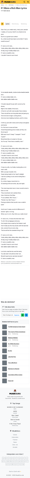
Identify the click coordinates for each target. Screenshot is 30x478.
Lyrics (7, 24)
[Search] (24, 2)
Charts (15, 434)
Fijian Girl (10, 381)
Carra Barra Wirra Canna (15, 375)
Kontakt (15, 447)
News (15, 442)
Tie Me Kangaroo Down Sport (16, 326)
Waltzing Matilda (13, 338)
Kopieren (16, 315)
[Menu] (28, 2)
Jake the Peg (12, 356)
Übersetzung (15, 24)
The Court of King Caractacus (16, 332)
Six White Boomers (13, 344)
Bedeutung (24, 24)
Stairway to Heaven (13, 368)
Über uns (15, 444)
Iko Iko (10, 350)
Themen (15, 439)
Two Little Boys (12, 362)
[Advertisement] (15, 17)
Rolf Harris (7, 10)
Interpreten (15, 437)
